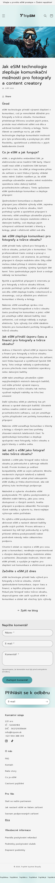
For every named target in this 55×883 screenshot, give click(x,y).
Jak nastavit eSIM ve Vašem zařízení (24, 807)
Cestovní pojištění (14, 783)
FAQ (7, 758)
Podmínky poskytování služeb (20, 843)
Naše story (10, 771)
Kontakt (9, 764)
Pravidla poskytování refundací (21, 837)
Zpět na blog (29, 610)
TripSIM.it (51, 877)
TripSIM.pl (42, 877)
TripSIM (24, 867)
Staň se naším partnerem (18, 801)
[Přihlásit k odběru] (47, 701)
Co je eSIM (10, 777)
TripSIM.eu (4, 877)
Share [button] (8, 96)
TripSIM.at (33, 877)
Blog (7, 819)
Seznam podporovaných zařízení (21, 813)
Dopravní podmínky (15, 850)
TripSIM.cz (23, 877)
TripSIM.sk (14, 877)
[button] (3, 16)
